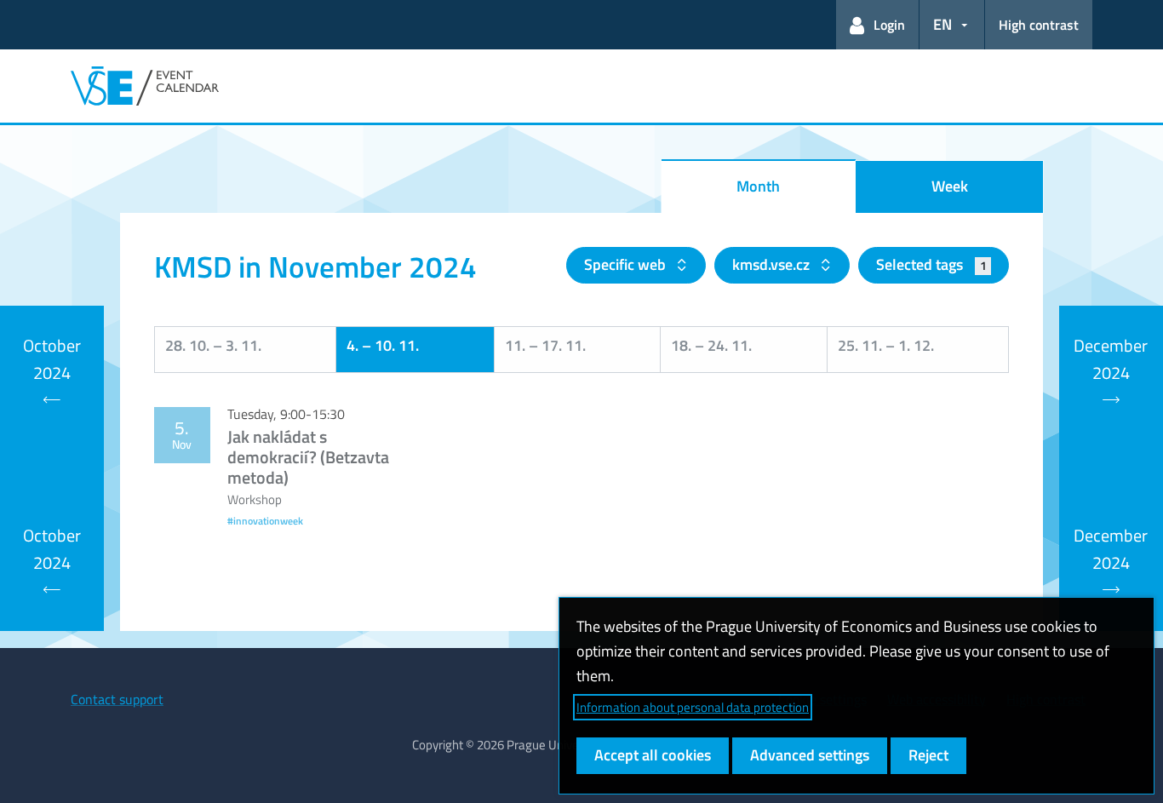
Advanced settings (809, 754)
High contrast (1039, 24)
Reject (928, 754)
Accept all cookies (652, 754)
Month (758, 186)
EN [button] (942, 24)
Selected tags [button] (931, 264)
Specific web (626, 264)
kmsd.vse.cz (772, 264)
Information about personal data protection (692, 707)
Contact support (117, 699)
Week (949, 186)
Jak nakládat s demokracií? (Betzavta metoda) (308, 456)
